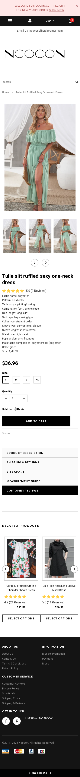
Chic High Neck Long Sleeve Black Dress (59, 588)
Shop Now (56, 10)
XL (37, 379)
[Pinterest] (17, 721)
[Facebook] (6, 721)
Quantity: (7, 391)
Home (5, 92)
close (77, 6)
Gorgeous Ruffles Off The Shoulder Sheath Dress (21, 588)
